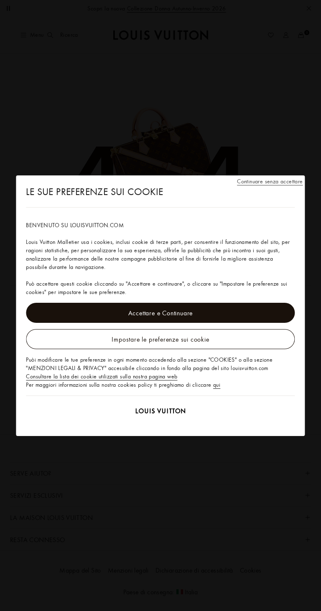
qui (216, 384)
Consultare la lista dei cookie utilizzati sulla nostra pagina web (101, 376)
